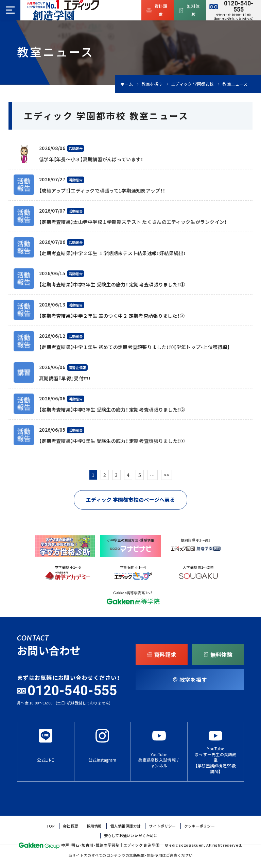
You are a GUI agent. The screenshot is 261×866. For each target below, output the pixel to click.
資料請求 (161, 10)
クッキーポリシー (199, 826)
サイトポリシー (162, 826)
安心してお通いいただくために (131, 835)
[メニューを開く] (10, 10)
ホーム (126, 84)
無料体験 (193, 10)
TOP (50, 826)
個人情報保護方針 (125, 826)
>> (167, 474)
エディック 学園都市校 (192, 84)
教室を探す (152, 84)
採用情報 (94, 826)
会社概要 (70, 826)
